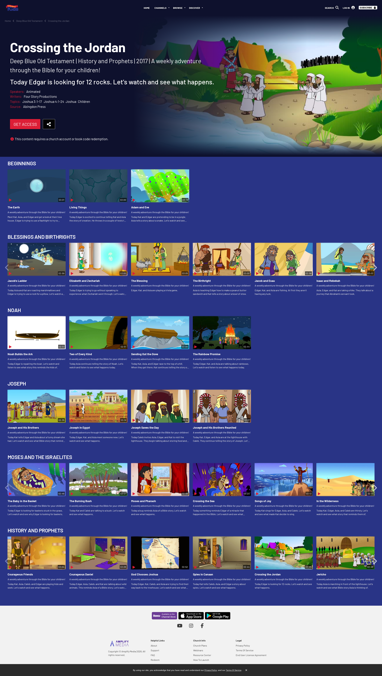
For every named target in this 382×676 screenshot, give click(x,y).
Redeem (155, 659)
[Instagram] (191, 625)
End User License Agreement (251, 655)
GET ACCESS (25, 124)
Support (155, 650)
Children (84, 101)
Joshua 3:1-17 (32, 101)
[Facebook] (202, 625)
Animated (33, 91)
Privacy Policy (243, 645)
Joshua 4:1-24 (54, 101)
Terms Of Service (245, 650)
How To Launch (201, 659)
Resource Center (202, 655)
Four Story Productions (40, 96)
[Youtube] (180, 625)
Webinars (198, 650)
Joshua (71, 101)
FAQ (153, 655)
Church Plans (200, 645)
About (154, 645)
